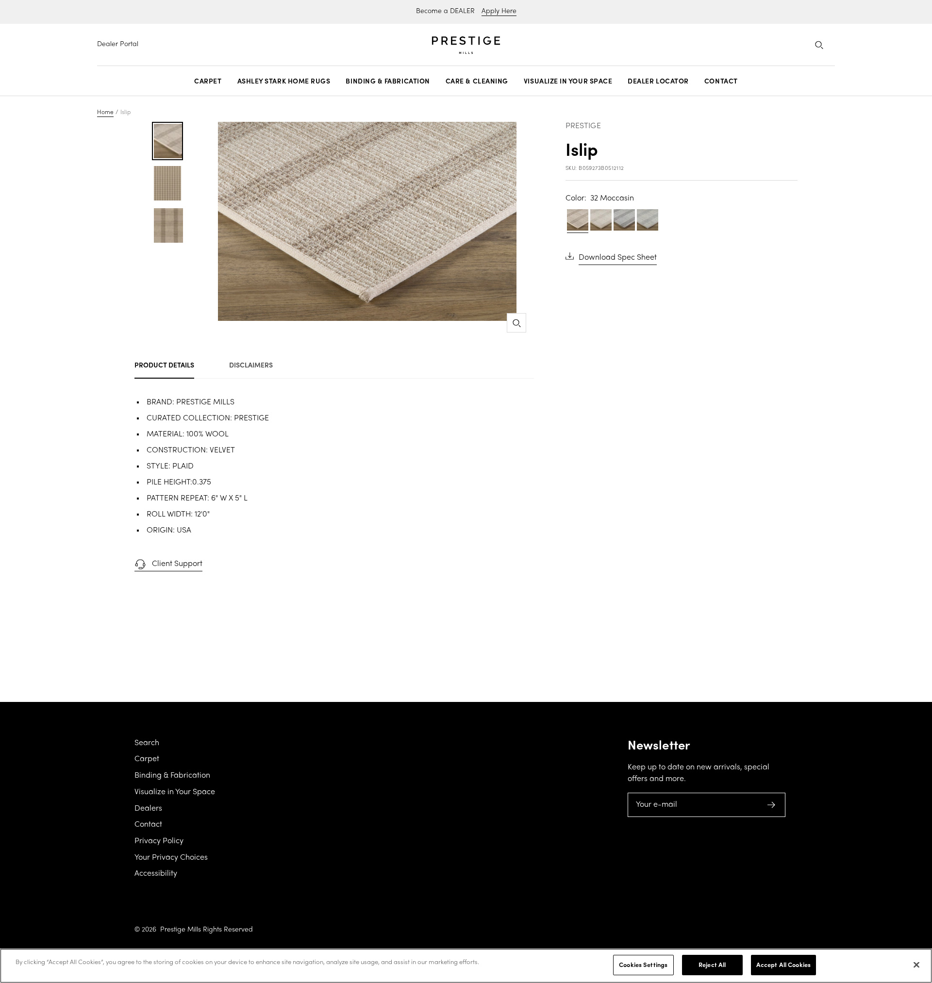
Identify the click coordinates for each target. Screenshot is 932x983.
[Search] (819, 44)
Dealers (148, 809)
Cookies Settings (643, 964)
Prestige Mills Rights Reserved (206, 930)
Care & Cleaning (477, 81)
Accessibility (155, 874)
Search (146, 743)
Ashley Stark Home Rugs (284, 81)
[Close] (916, 964)
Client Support (177, 564)
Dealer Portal (117, 44)
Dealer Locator (658, 81)
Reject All (712, 964)
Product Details (164, 364)
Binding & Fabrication (388, 81)
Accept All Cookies (783, 964)
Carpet (207, 81)
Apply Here (499, 11)
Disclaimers (251, 364)
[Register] (771, 804)
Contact (721, 81)
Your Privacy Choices (171, 858)
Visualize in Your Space (568, 81)
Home (105, 113)
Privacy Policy (158, 841)
